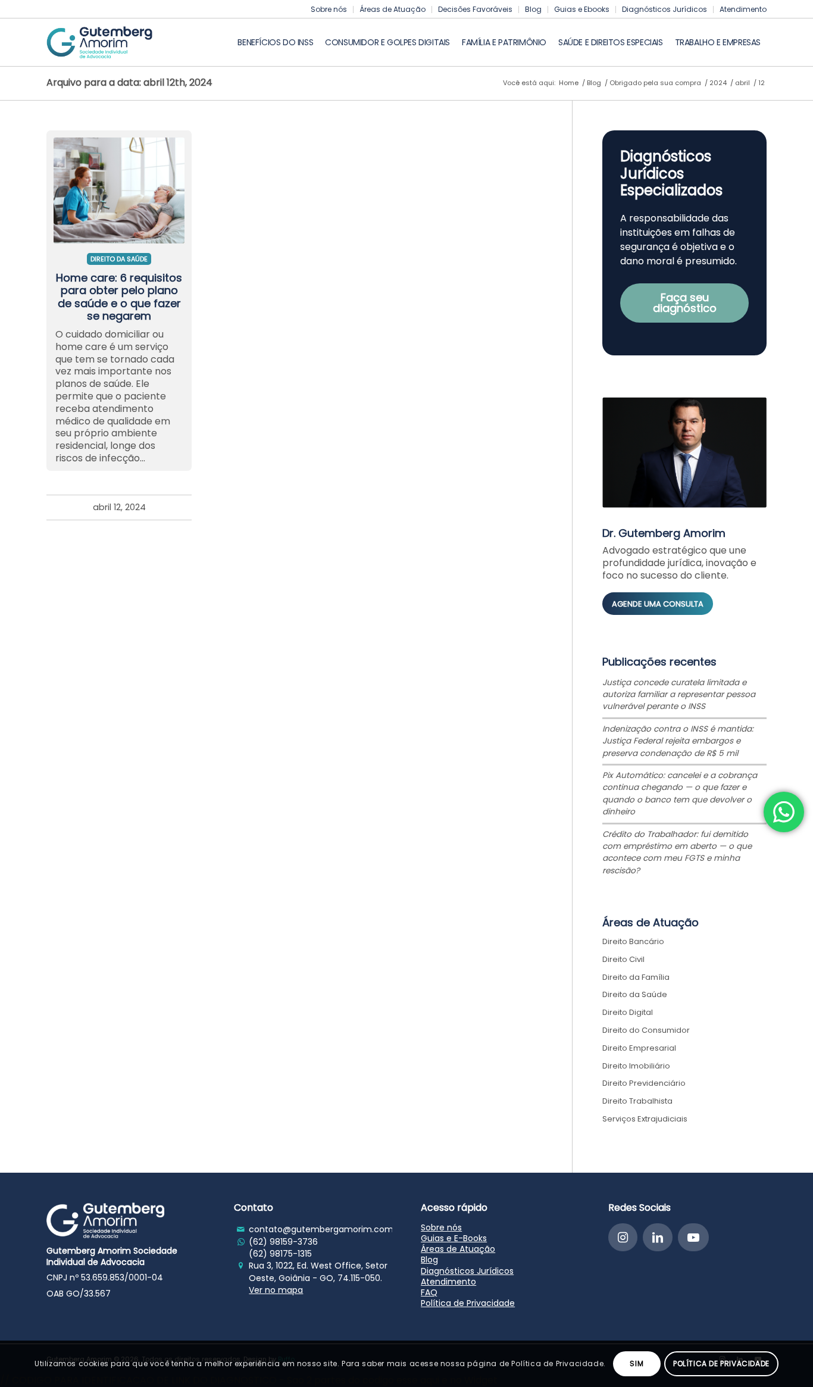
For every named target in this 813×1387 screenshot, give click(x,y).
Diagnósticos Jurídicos (664, 9)
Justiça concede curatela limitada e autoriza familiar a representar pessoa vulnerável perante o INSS (678, 695)
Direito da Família (636, 977)
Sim (636, 1363)
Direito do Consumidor (646, 1030)
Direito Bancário (633, 941)
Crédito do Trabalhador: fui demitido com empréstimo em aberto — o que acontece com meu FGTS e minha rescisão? (677, 852)
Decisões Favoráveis (475, 9)
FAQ (429, 1292)
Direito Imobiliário (636, 1066)
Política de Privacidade (468, 1303)
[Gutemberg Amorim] (99, 42)
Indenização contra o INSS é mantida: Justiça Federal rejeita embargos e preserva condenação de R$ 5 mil (677, 741)
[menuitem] (329, 9)
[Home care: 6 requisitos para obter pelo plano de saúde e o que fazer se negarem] (119, 186)
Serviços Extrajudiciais (644, 1118)
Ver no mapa (276, 1290)
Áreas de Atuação (392, 9)
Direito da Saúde (119, 259)
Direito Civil (623, 959)
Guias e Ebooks (581, 9)
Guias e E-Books (454, 1238)
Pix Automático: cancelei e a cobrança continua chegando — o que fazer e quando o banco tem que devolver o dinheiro (679, 793)
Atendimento (743, 9)
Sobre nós (329, 9)
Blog (533, 9)
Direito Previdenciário (644, 1083)
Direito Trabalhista (637, 1101)
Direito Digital (627, 1012)
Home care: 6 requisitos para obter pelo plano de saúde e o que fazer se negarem (119, 297)
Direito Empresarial (639, 1048)
